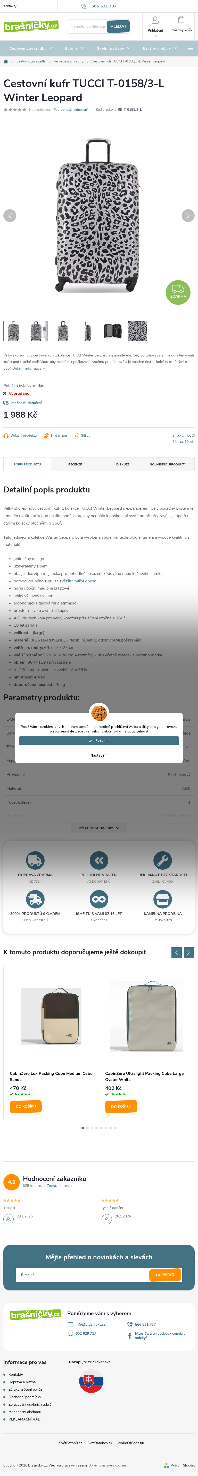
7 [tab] (110, 1128)
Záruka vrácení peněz (25, 1389)
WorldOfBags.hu (130, 1443)
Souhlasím (101, 740)
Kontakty (9, 6)
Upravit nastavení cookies (107, 1465)
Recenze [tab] (75, 464)
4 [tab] (96, 1128)
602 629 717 (86, 1333)
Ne (188, 747)
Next (189, 952)
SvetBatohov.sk (99, 1443)
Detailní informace (26, 368)
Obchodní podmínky (25, 1397)
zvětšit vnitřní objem (78, 581)
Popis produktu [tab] (27, 464)
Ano (187, 761)
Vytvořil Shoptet (183, 1465)
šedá (186, 733)
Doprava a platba (22, 1382)
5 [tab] (101, 1128)
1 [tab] (82, 1128)
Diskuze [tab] (122, 464)
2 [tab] (87, 1128)
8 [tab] (115, 1128)
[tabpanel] (51, 1043)
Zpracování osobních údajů (30, 1404)
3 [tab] (92, 1128)
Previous (176, 952)
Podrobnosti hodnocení (71, 110)
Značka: (183, 435)
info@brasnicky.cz (90, 1324)
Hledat (118, 26)
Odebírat (165, 1275)
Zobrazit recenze (59, 1186)
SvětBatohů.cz (70, 1443)
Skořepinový (179, 774)
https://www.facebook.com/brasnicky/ (160, 1335)
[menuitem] (31, 49)
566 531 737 (145, 1324)
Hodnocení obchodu (25, 1411)
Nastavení (99, 755)
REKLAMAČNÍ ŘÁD (24, 1419)
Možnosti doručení (26, 402)
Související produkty (168, 464)
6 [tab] (106, 1128)
